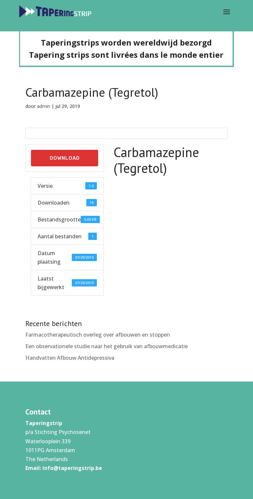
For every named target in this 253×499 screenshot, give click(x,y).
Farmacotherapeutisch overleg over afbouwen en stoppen (97, 334)
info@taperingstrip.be (72, 468)
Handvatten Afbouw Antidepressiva (69, 357)
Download (65, 158)
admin (43, 106)
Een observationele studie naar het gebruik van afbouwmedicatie (106, 346)
